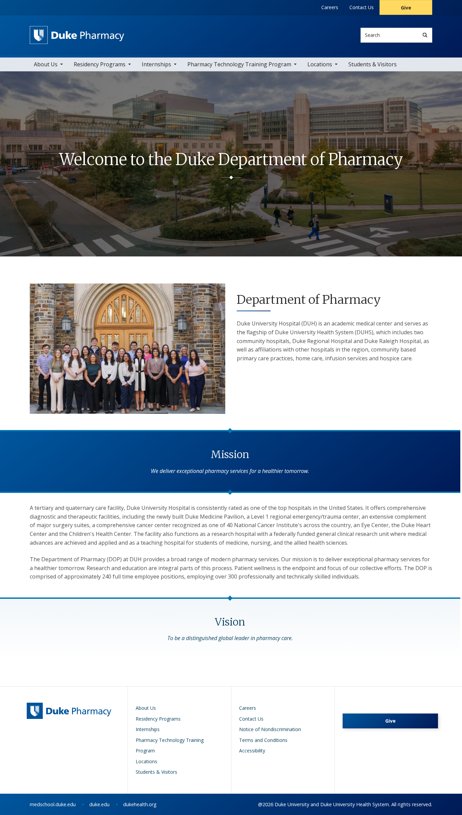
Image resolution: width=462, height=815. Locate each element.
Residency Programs (99, 64)
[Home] (77, 32)
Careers (329, 7)
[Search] (425, 35)
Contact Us (361, 7)
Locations (319, 64)
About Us (45, 64)
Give (406, 7)
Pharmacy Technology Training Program (239, 64)
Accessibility (252, 750)
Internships (156, 64)
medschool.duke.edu (53, 804)
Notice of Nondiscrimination (270, 729)
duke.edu (99, 804)
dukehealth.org (140, 804)
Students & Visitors (372, 64)
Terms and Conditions (263, 740)
